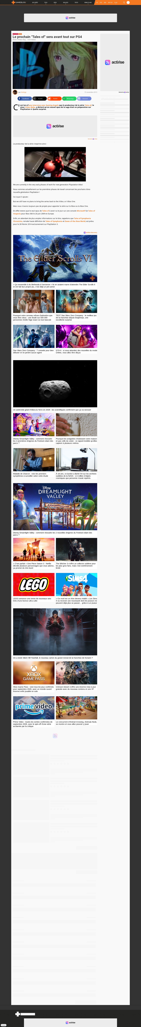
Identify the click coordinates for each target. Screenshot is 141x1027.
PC (97, 2)
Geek (55, 2)
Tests (76, 2)
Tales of (88, 105)
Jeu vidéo (15, 34)
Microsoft (81, 211)
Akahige (23, 92)
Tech (45, 2)
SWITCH (110, 2)
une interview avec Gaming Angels (44, 105)
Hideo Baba (30, 107)
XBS (105, 2)
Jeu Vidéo (35, 2)
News (20, 34)
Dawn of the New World (75, 221)
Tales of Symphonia (53, 221)
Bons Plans (88, 2)
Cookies (4, 1025)
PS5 (101, 2)
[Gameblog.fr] (19, 2)
